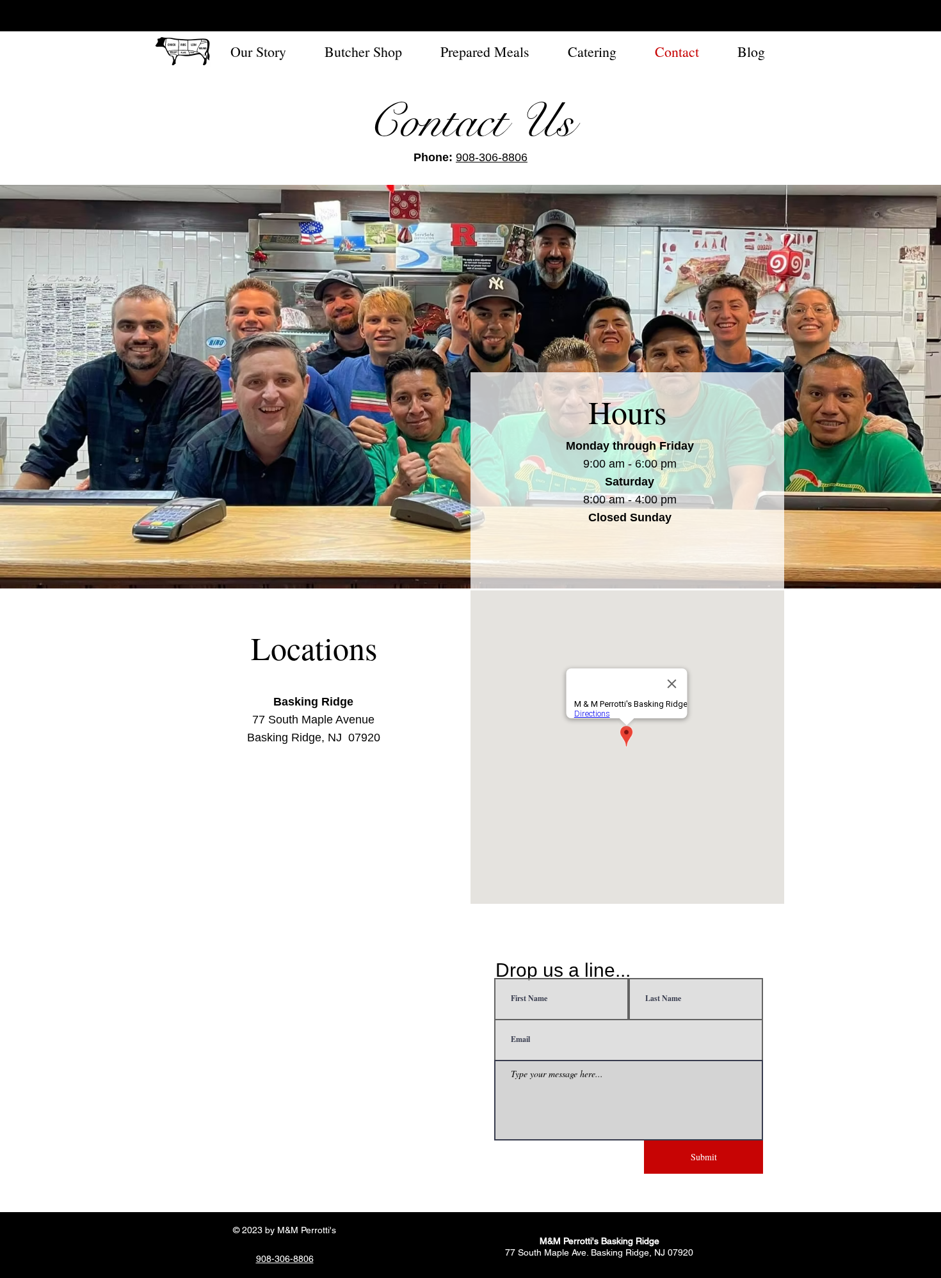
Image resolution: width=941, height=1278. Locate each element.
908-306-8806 (491, 157)
